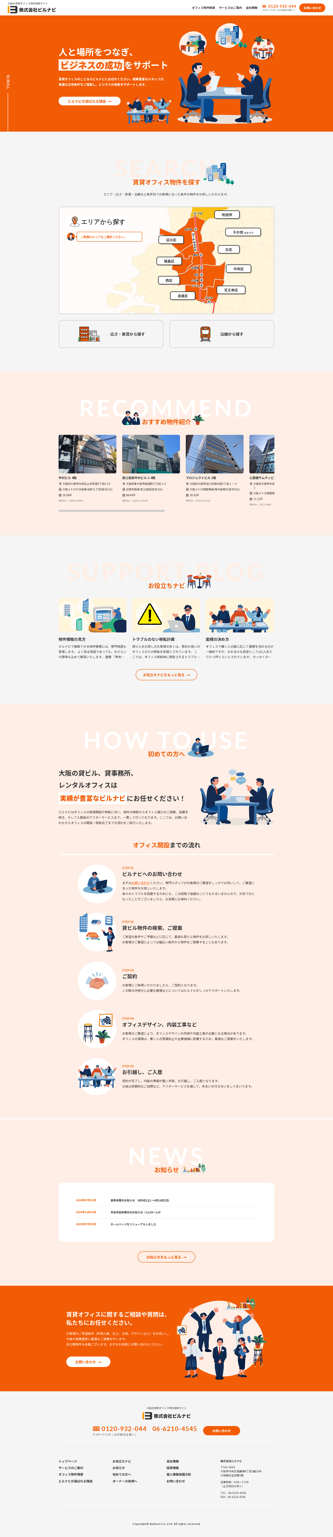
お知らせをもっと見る (163, 1256)
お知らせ (119, 1467)
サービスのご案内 (230, 8)
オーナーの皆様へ (125, 1481)
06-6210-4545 (174, 1428)
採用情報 (172, 1467)
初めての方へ (122, 1474)
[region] (166, 473)
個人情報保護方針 (178, 1474)
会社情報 (251, 8)
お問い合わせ (140, 882)
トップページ (68, 1461)
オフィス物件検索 (203, 8)
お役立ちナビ (122, 1461)
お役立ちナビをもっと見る (164, 674)
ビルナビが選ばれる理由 (87, 101)
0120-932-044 (282, 6)
